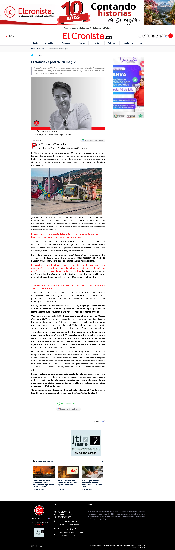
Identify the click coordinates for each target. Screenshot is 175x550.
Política (82, 43)
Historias (96, 43)
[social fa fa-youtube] (153, 36)
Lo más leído (128, 43)
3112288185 (74, 521)
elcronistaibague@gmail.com (68, 529)
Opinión (111, 43)
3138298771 (62, 524)
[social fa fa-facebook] (140, 36)
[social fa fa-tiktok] (157, 36)
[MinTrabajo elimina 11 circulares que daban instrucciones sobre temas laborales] (68, 472)
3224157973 (74, 524)
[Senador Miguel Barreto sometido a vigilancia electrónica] (92, 472)
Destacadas (41, 49)
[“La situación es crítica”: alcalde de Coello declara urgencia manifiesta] (44, 472)
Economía (66, 43)
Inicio (35, 43)
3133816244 (62, 521)
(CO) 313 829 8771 (64, 517)
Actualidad (49, 43)
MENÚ (10, 36)
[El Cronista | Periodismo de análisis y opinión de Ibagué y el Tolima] (87, 36)
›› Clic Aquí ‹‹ (39, 525)
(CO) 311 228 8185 (64, 514)
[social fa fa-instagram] (148, 36)
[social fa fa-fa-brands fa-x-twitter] (144, 36)
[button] (161, 36)
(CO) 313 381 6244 (64, 512)
